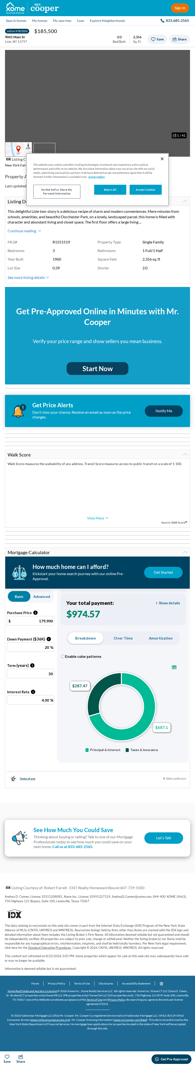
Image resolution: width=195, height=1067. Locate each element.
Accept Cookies (146, 189)
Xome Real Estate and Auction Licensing (32, 991)
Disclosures (106, 983)
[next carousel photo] (184, 96)
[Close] (162, 159)
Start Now (98, 368)
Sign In (180, 7)
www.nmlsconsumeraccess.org (50, 1020)
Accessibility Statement (136, 983)
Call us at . (72, 846)
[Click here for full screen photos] (184, 56)
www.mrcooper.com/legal (130, 1020)
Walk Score (19, 454)
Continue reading (22, 230)
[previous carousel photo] (11, 96)
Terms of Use (82, 983)
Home (35, 983)
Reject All (110, 189)
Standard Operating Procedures (49, 948)
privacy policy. (96, 176)
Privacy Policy (56, 983)
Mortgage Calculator (29, 552)
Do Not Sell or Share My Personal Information (56, 191)
